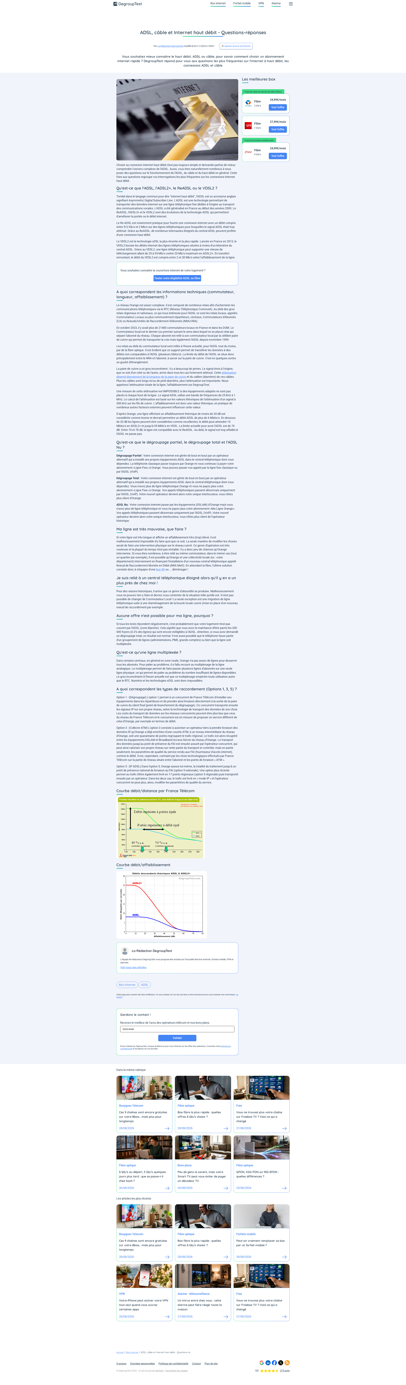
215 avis (285, 1370)
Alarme (276, 3)
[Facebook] (274, 1362)
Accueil (120, 1352)
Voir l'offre (277, 107)
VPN (261, 3)
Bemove (160, 1370)
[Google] (261, 1362)
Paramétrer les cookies (176, 1370)
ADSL (144, 985)
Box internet (218, 3)
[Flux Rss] (287, 1362)
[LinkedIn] (268, 1362)
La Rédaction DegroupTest (170, 46)
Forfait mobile (242, 3)
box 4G (160, 569)
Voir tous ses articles (133, 967)
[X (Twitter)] (280, 1362)
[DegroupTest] (128, 3)
